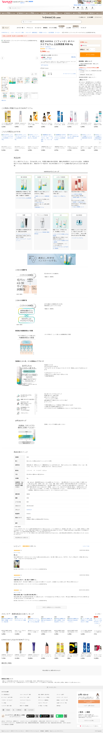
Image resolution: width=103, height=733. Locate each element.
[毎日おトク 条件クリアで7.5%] (51, 13)
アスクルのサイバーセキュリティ (8, 722)
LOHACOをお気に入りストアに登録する (90, 726)
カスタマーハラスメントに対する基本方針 (28, 721)
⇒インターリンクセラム (77, 238)
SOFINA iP (47, 46)
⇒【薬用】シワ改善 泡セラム (78, 202)
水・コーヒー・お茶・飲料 (7, 697)
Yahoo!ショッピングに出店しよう (90, 5)
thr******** (16, 552)
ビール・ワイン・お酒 (24, 697)
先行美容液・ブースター (54, 32)
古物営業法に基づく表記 (45, 722)
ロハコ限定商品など (6, 694)
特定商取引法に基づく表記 (21, 722)
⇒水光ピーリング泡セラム (59, 196)
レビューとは (86, 546)
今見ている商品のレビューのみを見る (51, 607)
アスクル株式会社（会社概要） (8, 724)
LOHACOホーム (5, 32)
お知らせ (3, 721)
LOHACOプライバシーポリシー (52, 721)
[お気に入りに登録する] (35, 74)
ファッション (22, 702)
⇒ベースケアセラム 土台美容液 (23, 198)
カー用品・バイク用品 (42, 705)
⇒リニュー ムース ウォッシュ (23, 234)
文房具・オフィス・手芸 (62, 702)
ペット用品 (4, 702)
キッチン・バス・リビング (62, 697)
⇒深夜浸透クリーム (39, 207)
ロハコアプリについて (15, 716)
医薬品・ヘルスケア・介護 (62, 700)
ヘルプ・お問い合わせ (89, 705)
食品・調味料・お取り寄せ (43, 694)
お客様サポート (16, 721)
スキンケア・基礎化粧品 (31, 32)
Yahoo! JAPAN (77, 5)
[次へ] (37, 58)
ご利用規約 (62, 721)
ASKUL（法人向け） (67, 722)
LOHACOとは (9, 721)
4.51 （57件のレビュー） (51, 48)
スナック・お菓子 (60, 694)
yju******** (16, 592)
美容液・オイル (43, 32)
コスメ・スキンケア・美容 (17, 32)
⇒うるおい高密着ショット (77, 206)
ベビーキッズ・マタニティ (25, 700)
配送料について (82, 69)
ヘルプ (99, 5)
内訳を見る (73, 57)
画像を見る (4, 100)
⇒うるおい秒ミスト (39, 202)
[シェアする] (32, 74)
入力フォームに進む (89, 720)
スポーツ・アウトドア (42, 702)
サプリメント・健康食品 (43, 700)
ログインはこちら (44, 65)
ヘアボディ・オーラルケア (7, 700)
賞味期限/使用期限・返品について (87, 77)
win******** (16, 577)
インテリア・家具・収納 (6, 705)
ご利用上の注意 (42, 721)
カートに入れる (90, 54)
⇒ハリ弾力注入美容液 (76, 194)
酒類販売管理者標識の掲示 (33, 722)
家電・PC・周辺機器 (24, 705)
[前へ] (2, 58)
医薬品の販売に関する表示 (56, 722)
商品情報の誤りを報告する (21, 537)
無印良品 (58, 705)
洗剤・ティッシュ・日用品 (43, 697)
